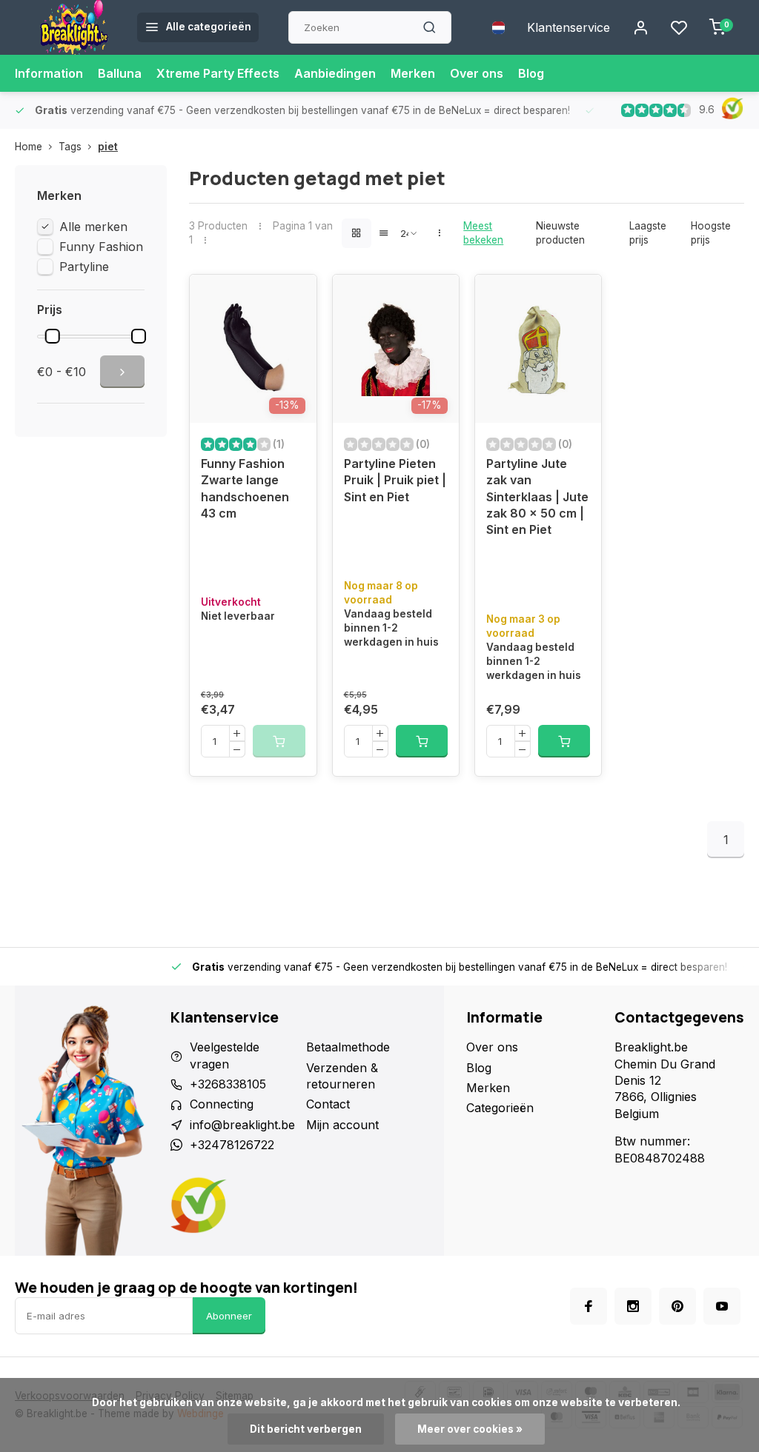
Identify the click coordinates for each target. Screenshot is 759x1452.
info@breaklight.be (242, 1124)
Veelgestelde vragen (224, 1055)
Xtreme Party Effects (217, 73)
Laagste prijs (647, 233)
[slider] (52, 336)
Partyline (84, 266)
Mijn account (342, 1124)
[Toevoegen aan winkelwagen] (422, 741)
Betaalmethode (348, 1047)
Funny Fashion (101, 246)
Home (28, 147)
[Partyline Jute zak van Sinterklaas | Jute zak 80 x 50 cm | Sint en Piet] (538, 349)
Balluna (120, 73)
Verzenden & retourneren (342, 1075)
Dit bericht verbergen (306, 1429)
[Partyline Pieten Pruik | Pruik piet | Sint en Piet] (396, 349)
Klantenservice (568, 27)
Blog (531, 73)
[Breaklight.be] (74, 27)
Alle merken (93, 226)
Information (49, 73)
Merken (413, 73)
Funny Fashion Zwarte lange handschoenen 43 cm (245, 488)
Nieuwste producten (560, 233)
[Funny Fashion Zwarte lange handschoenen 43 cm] (253, 349)
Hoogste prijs (711, 233)
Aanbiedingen (335, 73)
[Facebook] (588, 1306)
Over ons (476, 73)
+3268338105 (228, 1084)
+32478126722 (232, 1144)
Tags (70, 147)
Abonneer (229, 1316)
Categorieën (500, 1107)
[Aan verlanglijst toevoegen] (294, 297)
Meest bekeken (483, 233)
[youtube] (721, 1306)
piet (108, 147)
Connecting (221, 1104)
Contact (328, 1104)
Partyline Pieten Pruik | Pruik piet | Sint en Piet (395, 480)
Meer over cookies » (470, 1429)
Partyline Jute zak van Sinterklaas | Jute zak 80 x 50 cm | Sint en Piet (537, 497)
